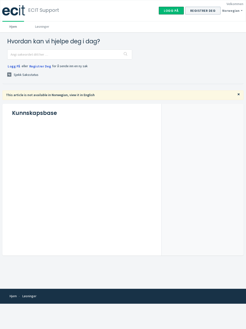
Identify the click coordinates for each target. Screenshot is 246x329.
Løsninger (42, 26)
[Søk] (125, 54)
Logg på (14, 66)
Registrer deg (40, 66)
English (89, 95)
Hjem (13, 26)
